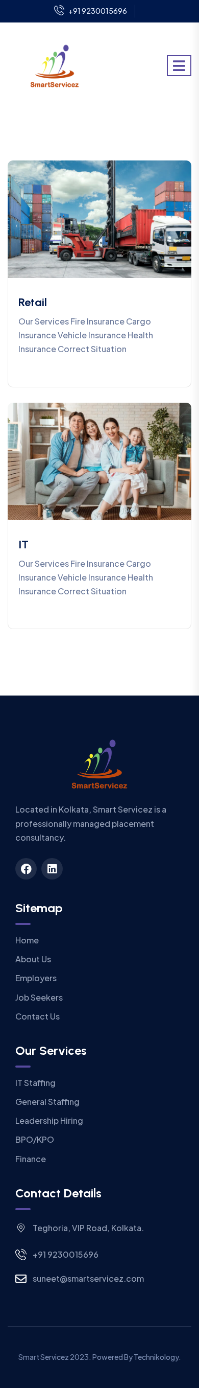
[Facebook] (26, 869)
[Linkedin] (52, 869)
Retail (32, 302)
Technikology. (157, 1356)
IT (23, 544)
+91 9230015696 (97, 10)
